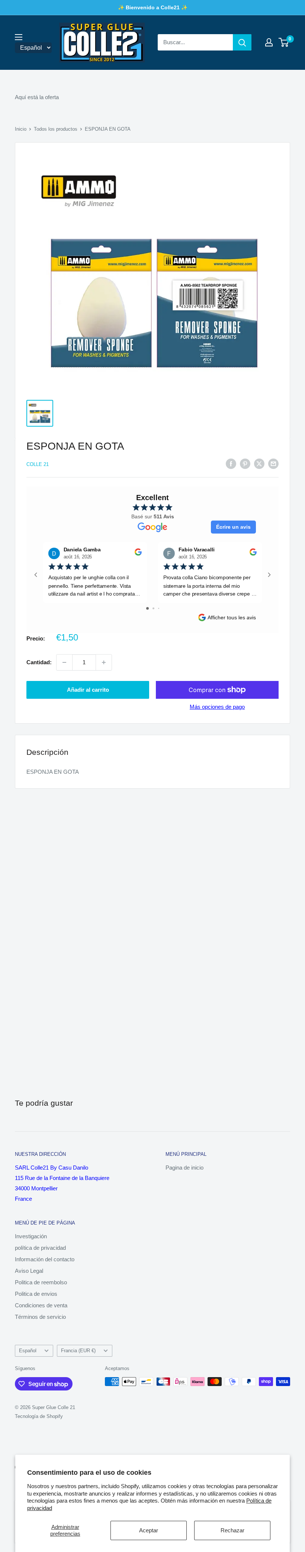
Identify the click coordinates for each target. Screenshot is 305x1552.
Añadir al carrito (88, 690)
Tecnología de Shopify (39, 1416)
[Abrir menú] (18, 37)
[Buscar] (242, 42)
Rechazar (232, 1530)
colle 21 (37, 464)
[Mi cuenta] (269, 42)
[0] (284, 42)
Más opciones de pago (217, 707)
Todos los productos (55, 129)
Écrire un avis (233, 527)
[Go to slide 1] (147, 608)
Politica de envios (36, 1294)
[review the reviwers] (138, 554)
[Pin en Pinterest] (245, 463)
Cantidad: (39, 662)
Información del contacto (44, 1259)
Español (27, 1350)
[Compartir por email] (273, 463)
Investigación (31, 1236)
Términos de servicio (40, 1317)
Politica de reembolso (41, 1282)
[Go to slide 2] (153, 608)
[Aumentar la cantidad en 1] (104, 662)
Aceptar (148, 1530)
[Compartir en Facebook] (231, 463)
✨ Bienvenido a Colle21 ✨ (152, 7)
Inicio (20, 129)
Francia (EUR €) (78, 1350)
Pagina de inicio (184, 1167)
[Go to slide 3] (158, 608)
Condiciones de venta (41, 1305)
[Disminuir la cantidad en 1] (64, 662)
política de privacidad (40, 1248)
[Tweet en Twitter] (259, 463)
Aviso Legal (29, 1271)
